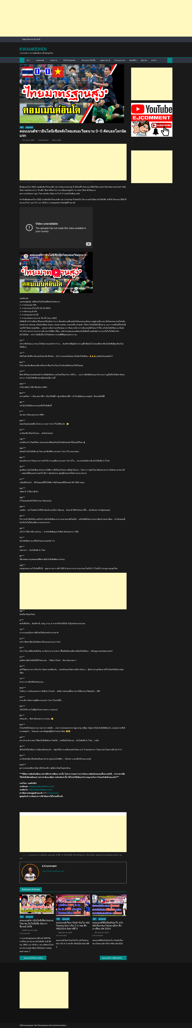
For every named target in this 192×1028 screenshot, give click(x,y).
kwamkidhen (33, 49)
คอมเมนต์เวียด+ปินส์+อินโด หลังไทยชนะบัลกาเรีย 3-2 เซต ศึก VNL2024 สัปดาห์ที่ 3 (73, 925)
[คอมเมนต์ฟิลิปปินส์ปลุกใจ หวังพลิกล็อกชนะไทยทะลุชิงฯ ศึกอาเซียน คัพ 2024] (109, 905)
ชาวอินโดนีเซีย (67, 855)
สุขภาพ (144, 60)
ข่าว (28, 60)
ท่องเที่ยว (132, 60)
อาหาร (154, 60)
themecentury (60, 1025)
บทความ (53, 60)
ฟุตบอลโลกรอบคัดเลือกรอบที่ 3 (107, 855)
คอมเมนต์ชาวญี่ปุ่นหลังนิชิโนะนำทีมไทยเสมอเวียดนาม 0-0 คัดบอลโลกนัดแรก (114, 958)
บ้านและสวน (120, 60)
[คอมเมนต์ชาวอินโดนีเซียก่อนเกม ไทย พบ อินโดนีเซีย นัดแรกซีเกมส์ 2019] (37, 904)
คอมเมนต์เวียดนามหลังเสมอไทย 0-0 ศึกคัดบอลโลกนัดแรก (35, 958)
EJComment (43, 140)
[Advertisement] (78, 18)
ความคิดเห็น (42, 855)
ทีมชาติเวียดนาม (79, 855)
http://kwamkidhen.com (53, 871)
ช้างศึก (58, 855)
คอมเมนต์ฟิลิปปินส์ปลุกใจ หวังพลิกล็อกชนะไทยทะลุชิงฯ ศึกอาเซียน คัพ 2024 (107, 925)
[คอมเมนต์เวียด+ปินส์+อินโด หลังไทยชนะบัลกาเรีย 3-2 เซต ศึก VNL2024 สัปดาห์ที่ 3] (73, 905)
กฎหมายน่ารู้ (105, 60)
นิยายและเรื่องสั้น (89, 60)
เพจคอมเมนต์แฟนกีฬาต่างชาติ (41, 786)
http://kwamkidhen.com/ (40, 789)
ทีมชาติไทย (90, 855)
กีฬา (21, 127)
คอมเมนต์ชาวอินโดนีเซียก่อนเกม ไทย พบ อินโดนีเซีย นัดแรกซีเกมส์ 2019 (36, 923)
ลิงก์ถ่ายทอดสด (69, 60)
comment (32, 855)
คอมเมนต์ (40, 60)
